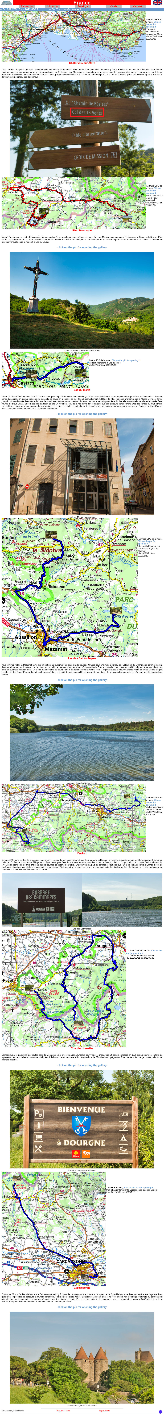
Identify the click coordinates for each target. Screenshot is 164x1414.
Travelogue (83, 6)
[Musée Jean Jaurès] (82, 514)
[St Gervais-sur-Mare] (82, 348)
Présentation (27, 6)
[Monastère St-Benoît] (82, 1168)
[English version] (157, 4)
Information (52, 6)
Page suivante (104, 1411)
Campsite (137, 6)
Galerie (113, 6)
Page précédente (63, 1411)
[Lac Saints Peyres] (82, 780)
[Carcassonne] (82, 1403)
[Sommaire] (6, 4)
